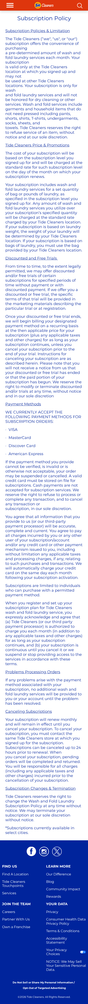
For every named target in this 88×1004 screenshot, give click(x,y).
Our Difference (58, 874)
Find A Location (15, 874)
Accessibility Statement (57, 940)
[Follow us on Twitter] (57, 851)
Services (9, 893)
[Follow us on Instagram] (44, 851)
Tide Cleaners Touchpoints (14, 884)
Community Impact (63, 889)
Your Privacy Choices (57, 952)
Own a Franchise (16, 927)
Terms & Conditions (62, 931)
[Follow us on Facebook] (31, 851)
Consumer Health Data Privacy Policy (66, 921)
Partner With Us (16, 919)
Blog (50, 882)
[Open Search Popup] (80, 6)
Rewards (53, 897)
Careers (8, 912)
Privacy (52, 912)
